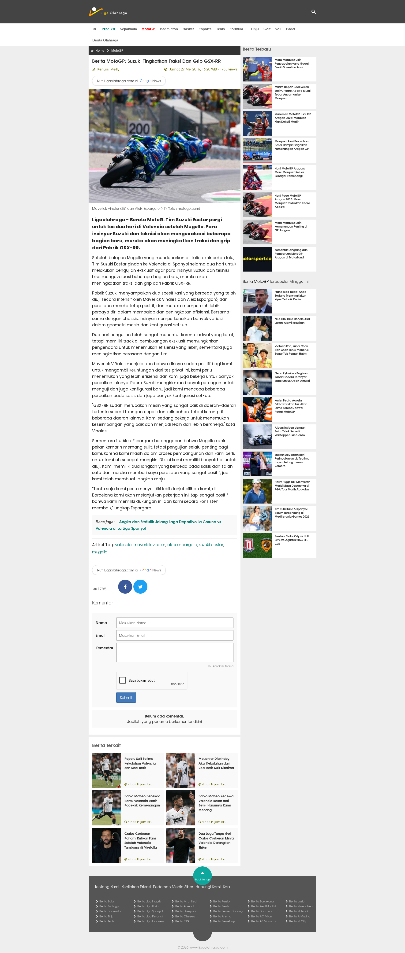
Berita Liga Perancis (150, 916)
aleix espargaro (182, 544)
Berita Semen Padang (228, 911)
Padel (290, 29)
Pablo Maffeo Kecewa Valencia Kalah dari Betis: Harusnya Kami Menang (216, 802)
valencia (123, 544)
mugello (99, 552)
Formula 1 (237, 29)
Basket (188, 29)
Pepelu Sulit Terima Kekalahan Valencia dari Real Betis (140, 763)
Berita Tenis (106, 921)
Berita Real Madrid (263, 906)
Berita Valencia (299, 911)
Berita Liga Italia (147, 906)
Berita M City (297, 921)
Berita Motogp (109, 906)
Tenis (220, 29)
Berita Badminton (110, 911)
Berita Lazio (296, 901)
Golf (266, 29)
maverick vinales (149, 544)
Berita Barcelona (262, 901)
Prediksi (108, 29)
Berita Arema (222, 916)
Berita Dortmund (262, 911)
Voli (278, 29)
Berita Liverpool (185, 911)
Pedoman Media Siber (173, 886)
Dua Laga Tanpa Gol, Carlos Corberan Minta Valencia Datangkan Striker (216, 840)
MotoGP (148, 29)
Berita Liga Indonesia (151, 921)
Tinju (255, 29)
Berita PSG (182, 921)
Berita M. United (185, 901)
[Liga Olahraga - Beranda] (108, 11)
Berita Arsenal (184, 906)
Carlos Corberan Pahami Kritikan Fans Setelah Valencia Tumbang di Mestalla (140, 840)
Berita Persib (221, 901)
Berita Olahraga (105, 40)
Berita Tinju (106, 916)
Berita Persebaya (224, 921)
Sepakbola (128, 29)
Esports (205, 29)
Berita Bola (106, 901)
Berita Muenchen (300, 906)
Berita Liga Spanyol (150, 911)
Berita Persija (221, 906)
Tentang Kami (107, 886)
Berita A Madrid (299, 916)
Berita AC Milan (261, 916)
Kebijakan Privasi (136, 886)
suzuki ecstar (211, 544)
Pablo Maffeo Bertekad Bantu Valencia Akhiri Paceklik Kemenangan (142, 800)
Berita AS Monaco (263, 921)
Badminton (169, 29)
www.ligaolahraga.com (208, 947)
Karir (226, 886)
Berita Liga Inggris (149, 901)
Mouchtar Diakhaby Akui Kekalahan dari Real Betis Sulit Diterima (216, 763)
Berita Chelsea (185, 916)
